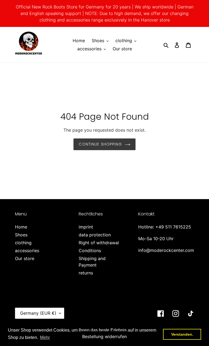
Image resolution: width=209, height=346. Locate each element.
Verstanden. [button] (182, 334)
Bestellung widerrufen (104, 336)
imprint (86, 227)
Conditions (90, 250)
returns (86, 273)
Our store (24, 258)
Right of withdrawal (99, 242)
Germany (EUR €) (38, 313)
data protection (95, 234)
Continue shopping (100, 144)
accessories (27, 250)
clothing (23, 242)
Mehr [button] (45, 337)
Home (21, 227)
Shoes (21, 234)
